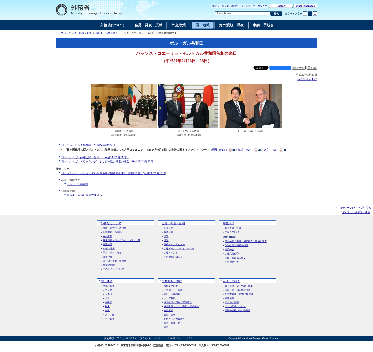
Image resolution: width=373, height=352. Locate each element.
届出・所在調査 (172, 294)
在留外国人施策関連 (174, 319)
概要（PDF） (220, 149)
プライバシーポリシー (152, 338)
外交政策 (228, 223)
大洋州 (108, 294)
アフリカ (109, 315)
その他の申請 (232, 302)
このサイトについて (113, 269)
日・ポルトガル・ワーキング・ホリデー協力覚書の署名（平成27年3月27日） (108, 161)
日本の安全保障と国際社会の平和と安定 (246, 241)
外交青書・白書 (233, 228)
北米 (107, 298)
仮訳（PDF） (246, 149)
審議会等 (107, 244)
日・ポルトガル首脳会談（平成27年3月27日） (89, 145)
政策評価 (107, 257)
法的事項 (109, 338)
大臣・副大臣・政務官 (114, 228)
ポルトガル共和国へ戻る (356, 212)
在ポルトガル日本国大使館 (83, 195)
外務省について (111, 223)
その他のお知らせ (173, 257)
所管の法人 (109, 248)
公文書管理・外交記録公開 (239, 294)
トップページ (63, 33)
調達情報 (229, 298)
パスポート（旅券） (174, 290)
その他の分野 (232, 262)
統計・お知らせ (172, 323)
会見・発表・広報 (173, 223)
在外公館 (107, 236)
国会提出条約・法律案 (114, 261)
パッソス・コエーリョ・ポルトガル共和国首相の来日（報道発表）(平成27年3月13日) (113, 173)
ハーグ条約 (169, 298)
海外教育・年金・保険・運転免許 (181, 306)
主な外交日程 (232, 232)
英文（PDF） (271, 149)
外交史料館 (109, 265)
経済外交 (229, 249)
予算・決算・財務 (112, 252)
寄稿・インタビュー (174, 244)
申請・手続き (231, 281)
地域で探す (109, 286)
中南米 (108, 302)
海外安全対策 (171, 286)
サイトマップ (248, 6)
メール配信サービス (235, 306)
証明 (166, 327)
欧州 (89, 33)
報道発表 (168, 232)
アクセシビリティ (127, 338)
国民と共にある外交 (235, 258)
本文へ (215, 6)
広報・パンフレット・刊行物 (179, 248)
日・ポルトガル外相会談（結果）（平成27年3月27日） (95, 157)
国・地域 (79, 33)
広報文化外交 (232, 253)
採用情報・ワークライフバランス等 (121, 240)
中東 (107, 310)
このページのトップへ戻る (354, 207)
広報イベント (171, 252)
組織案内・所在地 (112, 232)
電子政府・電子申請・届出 (239, 286)
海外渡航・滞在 (172, 281)
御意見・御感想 (230, 6)
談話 (166, 236)
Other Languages (305, 6)
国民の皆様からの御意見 (237, 310)
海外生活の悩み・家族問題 (178, 302)
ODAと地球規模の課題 (236, 245)
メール (300, 67)
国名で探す (109, 319)
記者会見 (168, 228)
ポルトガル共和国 (105, 33)
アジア (108, 290)
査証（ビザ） (171, 315)
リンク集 (262, 6)
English (281, 6)
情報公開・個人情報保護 (237, 290)
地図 (159, 345)
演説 (166, 240)
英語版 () (307, 79)
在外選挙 (168, 310)
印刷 (313, 67)
